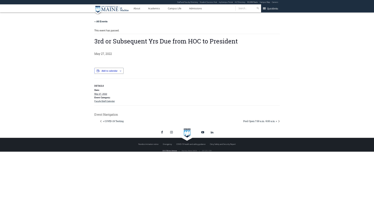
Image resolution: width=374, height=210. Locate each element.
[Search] (258, 8)
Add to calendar (109, 70)
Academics (154, 8)
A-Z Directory (240, 2)
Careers (275, 2)
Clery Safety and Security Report (223, 144)
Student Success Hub (208, 2)
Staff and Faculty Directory (187, 2)
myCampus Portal (226, 2)
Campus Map (265, 2)
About (137, 8)
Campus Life (174, 8)
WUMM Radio (252, 2)
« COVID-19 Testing (113, 121)
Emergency (167, 144)
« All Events (101, 21)
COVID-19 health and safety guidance (191, 144)
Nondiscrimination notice (148, 144)
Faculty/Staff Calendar (104, 101)
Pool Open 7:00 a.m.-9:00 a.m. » (260, 121)
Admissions (195, 8)
